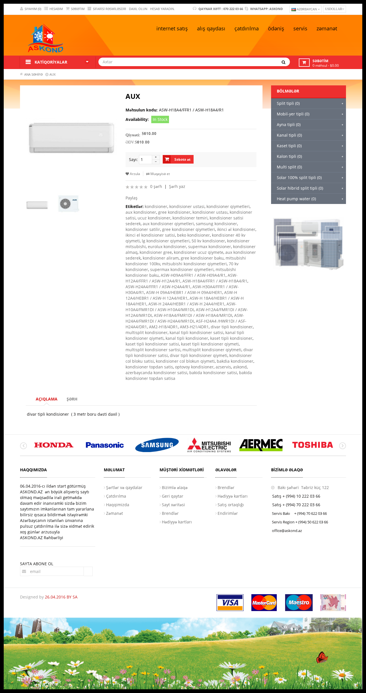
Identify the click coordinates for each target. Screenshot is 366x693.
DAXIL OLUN (138, 9)
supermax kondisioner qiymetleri (182, 269)
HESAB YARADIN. (162, 9)
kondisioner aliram (161, 258)
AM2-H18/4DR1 (163, 326)
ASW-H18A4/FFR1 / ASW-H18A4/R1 (214, 281)
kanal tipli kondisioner (187, 338)
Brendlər (170, 513)
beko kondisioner (193, 235)
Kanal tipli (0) (289, 135)
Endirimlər (228, 513)
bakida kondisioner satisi (213, 372)
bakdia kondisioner (235, 361)
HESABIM (56, 9)
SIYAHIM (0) (33, 9)
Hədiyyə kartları (177, 522)
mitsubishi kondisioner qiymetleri (194, 263)
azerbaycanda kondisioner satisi (156, 372)
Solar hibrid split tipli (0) (300, 188)
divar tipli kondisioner (232, 326)
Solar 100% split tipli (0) (299, 177)
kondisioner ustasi (186, 206)
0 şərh (156, 186)
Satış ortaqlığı (231, 504)
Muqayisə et (160, 173)
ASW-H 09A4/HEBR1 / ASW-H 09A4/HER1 (184, 292)
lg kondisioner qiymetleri (166, 241)
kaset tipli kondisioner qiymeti (210, 344)
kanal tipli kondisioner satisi (196, 332)
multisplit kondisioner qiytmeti (211, 349)
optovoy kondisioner (194, 367)
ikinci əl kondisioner (236, 229)
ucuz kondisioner (154, 218)
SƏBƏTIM (78, 9)
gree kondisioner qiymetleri (188, 229)
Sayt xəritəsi (173, 504)
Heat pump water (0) (296, 198)
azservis (223, 367)
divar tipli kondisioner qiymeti (198, 355)
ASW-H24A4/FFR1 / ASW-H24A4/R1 (158, 286)
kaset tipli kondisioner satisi (152, 344)
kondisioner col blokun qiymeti (185, 361)
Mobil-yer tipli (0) (293, 114)
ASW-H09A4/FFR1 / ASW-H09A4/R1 (193, 275)
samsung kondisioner (216, 223)
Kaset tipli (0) (289, 145)
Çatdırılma (116, 496)
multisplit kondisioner (147, 332)
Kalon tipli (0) (289, 156)
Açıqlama (46, 399)
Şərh (72, 399)
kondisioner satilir (143, 229)
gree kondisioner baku (202, 258)
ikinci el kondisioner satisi (150, 235)
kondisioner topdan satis (149, 367)
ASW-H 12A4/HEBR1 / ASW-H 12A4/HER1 (181, 295)
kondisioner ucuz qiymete (198, 252)
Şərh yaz (177, 186)
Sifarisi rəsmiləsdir (109, 9)
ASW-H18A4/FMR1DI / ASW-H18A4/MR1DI (193, 315)
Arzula (134, 173)
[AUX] (39, 204)
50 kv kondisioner (208, 241)
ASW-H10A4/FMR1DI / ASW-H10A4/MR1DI (181, 306)
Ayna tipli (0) (289, 124)
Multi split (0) (289, 167)
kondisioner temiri (190, 218)
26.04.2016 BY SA (61, 597)
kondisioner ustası (210, 212)
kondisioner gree (156, 252)
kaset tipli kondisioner (231, 338)
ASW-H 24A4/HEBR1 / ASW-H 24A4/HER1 (186, 304)
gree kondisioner (174, 212)
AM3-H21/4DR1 (194, 326)
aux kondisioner (141, 212)
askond (240, 367)
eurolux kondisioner (167, 246)
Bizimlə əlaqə (175, 487)
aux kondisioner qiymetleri (168, 223)
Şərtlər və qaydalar (124, 487)
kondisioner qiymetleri (228, 206)
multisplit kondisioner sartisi (153, 349)
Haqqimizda (117, 504)
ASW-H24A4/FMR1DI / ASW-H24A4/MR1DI (185, 318)
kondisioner (156, 206)
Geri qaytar (172, 496)
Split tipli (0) (288, 103)
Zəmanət (114, 513)
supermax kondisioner (209, 246)
